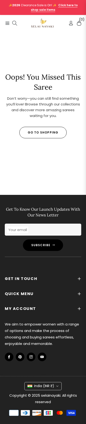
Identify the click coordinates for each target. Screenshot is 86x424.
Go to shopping (43, 132)
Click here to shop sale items (54, 7)
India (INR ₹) (44, 385)
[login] (69, 23)
